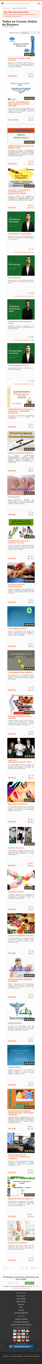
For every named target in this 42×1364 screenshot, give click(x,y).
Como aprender (21, 1299)
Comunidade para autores (21, 1322)
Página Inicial (6, 8)
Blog (21, 1307)
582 (21, 1268)
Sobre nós (21, 1304)
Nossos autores (21, 1301)
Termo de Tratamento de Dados (31, 1356)
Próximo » (34, 1268)
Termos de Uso (6, 1356)
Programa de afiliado (21, 1319)
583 (27, 1268)
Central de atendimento (21, 1313)
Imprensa (21, 1310)
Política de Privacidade (23, 1288)
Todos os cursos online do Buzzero (21, 1325)
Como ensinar (21, 1296)
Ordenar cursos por (15, 33)
